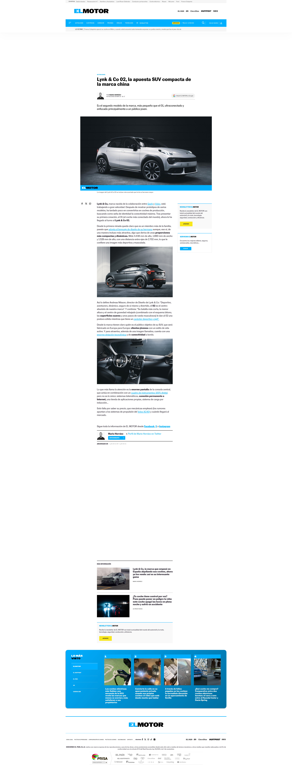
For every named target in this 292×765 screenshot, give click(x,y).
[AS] (187, 11)
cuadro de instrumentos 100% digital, (149, 392)
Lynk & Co (122, 444)
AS (74, 685)
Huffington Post (123, 758)
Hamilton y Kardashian (107, 1)
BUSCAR (185, 248)
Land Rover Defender (123, 1)
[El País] (181, 11)
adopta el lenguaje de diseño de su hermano (130, 229)
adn (178, 755)
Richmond (118, 761)
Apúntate (105, 638)
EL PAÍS (75, 679)
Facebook (149, 426)
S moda (160, 761)
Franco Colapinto (186, 1)
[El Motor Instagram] (148, 740)
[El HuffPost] (206, 11)
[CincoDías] (194, 11)
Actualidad (79, 23)
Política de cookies (110, 739)
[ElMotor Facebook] (142, 740)
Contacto (130, 739)
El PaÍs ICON (150, 761)
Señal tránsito (80, 1)
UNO (136, 758)
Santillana (141, 755)
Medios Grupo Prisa (99, 762)
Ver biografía (114, 438)
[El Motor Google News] (154, 740)
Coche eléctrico (155, 1)
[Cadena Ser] (215, 11)
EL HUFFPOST (77, 672)
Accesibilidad (122, 739)
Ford (178, 1)
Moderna (130, 761)
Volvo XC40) (144, 411)
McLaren (171, 1)
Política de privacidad (80, 739)
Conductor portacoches (140, 1)
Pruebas (110, 23)
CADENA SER (77, 691)
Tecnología (129, 23)
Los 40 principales (131, 755)
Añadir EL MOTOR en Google (184, 96)
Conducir (101, 23)
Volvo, (158, 203)
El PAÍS (120, 755)
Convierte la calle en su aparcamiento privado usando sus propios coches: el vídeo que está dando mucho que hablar (147, 693)
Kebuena (184, 758)
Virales (119, 23)
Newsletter (143, 23)
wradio (142, 758)
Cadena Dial (159, 758)
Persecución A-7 (92, 1)
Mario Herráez (115, 95)
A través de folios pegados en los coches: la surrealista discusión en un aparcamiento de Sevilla (176, 693)
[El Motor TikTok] (151, 740)
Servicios (176, 23)
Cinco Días (151, 758)
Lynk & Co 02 (114, 444)
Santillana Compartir (153, 755)
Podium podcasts (141, 761)
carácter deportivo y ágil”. (146, 319)
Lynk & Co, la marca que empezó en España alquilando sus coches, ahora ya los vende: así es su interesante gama (153, 572)
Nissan (164, 1)
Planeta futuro (176, 758)
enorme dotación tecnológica (111, 334)
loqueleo (170, 761)
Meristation (181, 761)
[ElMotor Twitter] (145, 740)
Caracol (187, 755)
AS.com (171, 755)
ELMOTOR (77, 666)
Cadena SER (163, 755)
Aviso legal (69, 739)
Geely (150, 203)
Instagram (164, 426)
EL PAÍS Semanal (168, 758)
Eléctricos (90, 23)
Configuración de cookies (96, 739)
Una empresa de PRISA (99, 757)
